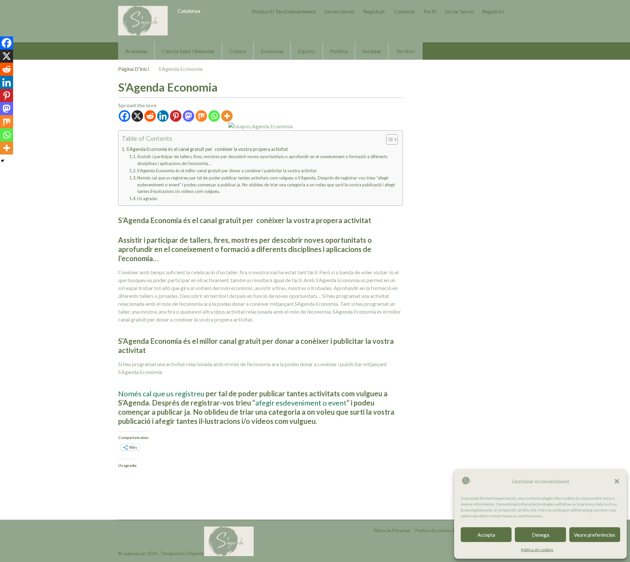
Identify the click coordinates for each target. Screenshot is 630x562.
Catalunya (189, 11)
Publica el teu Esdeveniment (284, 11)
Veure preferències (594, 535)
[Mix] (201, 116)
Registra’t (374, 11)
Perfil (430, 11)
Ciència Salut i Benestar (188, 51)
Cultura (237, 51)
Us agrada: (147, 198)
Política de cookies (537, 549)
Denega (540, 535)
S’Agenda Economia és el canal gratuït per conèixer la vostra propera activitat (207, 149)
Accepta (486, 535)
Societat (371, 51)
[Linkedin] (163, 116)
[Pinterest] (175, 116)
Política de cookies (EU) (437, 530)
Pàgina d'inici (133, 69)
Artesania (136, 51)
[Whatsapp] (214, 116)
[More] (227, 116)
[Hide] (2, 160)
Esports (306, 51)
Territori (405, 51)
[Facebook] (124, 116)
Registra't (493, 11)
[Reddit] (150, 116)
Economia (272, 51)
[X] (137, 116)
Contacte (404, 11)
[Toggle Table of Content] (388, 139)
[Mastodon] (188, 116)
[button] (617, 481)
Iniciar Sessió (459, 11)
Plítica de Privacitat (392, 530)
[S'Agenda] (143, 20)
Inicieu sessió (339, 11)
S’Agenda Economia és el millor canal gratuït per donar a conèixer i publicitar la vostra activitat (227, 170)
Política (338, 51)
